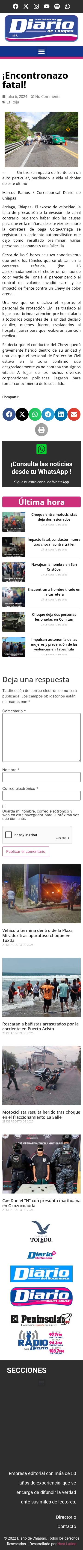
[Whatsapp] (67, 6)
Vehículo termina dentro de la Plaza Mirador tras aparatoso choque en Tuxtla (37, 935)
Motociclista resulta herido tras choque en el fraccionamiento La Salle (41, 1114)
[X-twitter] (26, 6)
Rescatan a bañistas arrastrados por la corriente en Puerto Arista (40, 1026)
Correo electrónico (20, 788)
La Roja (13, 102)
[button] (41, 51)
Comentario (14, 711)
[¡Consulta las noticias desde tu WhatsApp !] (41, 449)
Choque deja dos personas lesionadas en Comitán (54, 617)
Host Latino (66, 1544)
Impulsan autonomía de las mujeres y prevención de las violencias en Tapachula (54, 644)
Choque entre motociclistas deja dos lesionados (54, 517)
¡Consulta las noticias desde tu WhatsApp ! (41, 468)
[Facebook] (16, 6)
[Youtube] (47, 6)
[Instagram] (36, 6)
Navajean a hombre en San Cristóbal (54, 567)
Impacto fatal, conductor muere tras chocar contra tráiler (54, 542)
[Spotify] (57, 6)
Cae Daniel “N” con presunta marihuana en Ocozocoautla (41, 1203)
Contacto (66, 1526)
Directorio (66, 1517)
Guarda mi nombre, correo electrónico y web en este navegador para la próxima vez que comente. (40, 814)
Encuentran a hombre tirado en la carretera (54, 592)
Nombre (10, 770)
